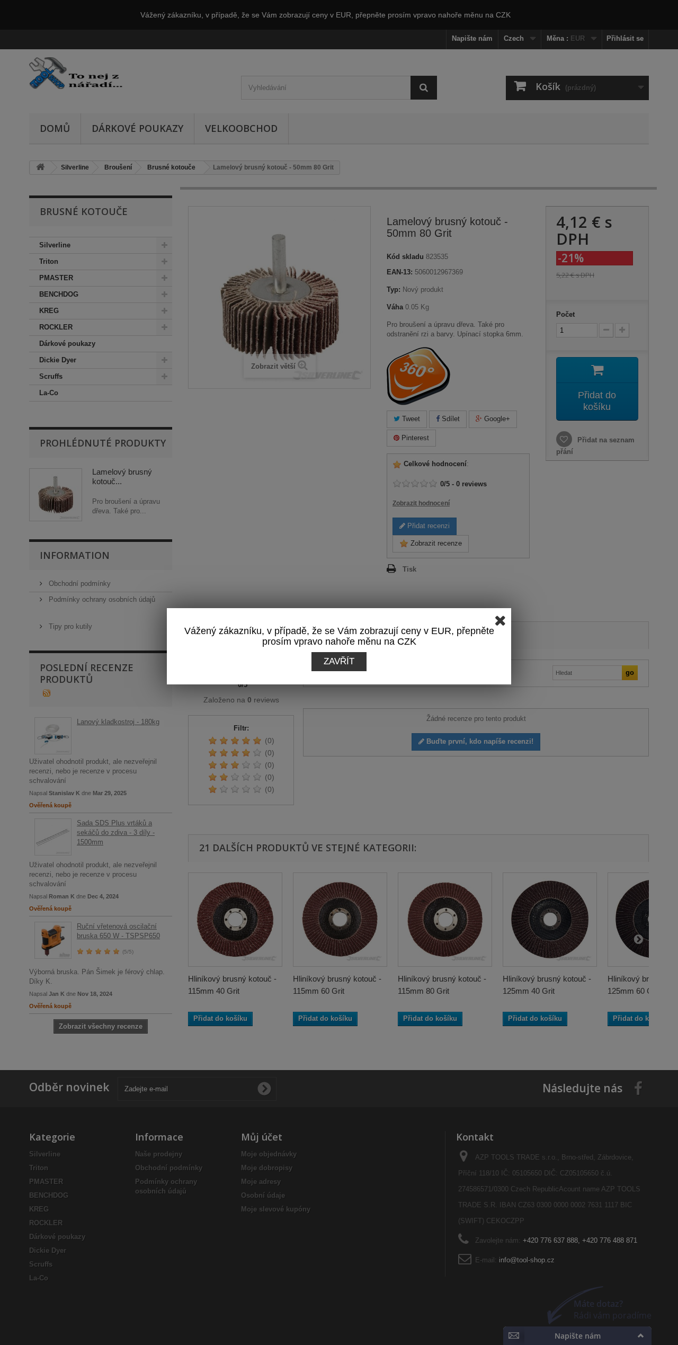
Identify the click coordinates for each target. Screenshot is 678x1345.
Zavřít (339, 661)
